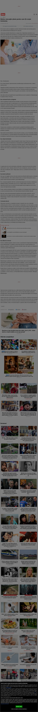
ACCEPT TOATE (19, 706)
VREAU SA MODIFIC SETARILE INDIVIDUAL (19, 709)
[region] (19, 697)
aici (35, 692)
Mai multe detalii (8, 687)
